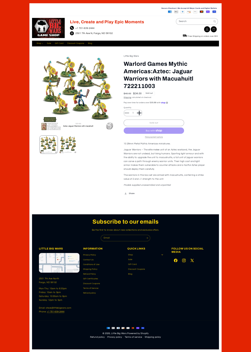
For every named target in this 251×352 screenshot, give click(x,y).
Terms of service (133, 337)
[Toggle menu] (162, 254)
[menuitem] (40, 43)
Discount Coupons (91, 284)
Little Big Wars (119, 333)
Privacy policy (114, 337)
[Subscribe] (147, 238)
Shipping (127, 97)
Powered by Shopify (138, 333)
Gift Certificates (90, 279)
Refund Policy (89, 274)
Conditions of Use (91, 264)
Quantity (127, 108)
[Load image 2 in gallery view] (68, 145)
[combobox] (197, 21)
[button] (214, 29)
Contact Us (88, 260)
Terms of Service (90, 288)
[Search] (215, 21)
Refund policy (89, 293)
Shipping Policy (90, 269)
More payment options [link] (154, 137)
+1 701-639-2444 (84, 28)
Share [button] (131, 194)
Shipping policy (153, 337)
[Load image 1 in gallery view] (49, 145)
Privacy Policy (89, 255)
